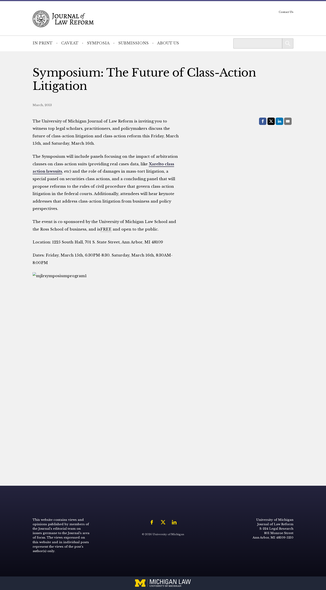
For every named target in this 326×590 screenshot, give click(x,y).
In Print (43, 43)
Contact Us (286, 12)
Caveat (70, 43)
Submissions (133, 43)
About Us (168, 43)
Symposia (98, 43)
